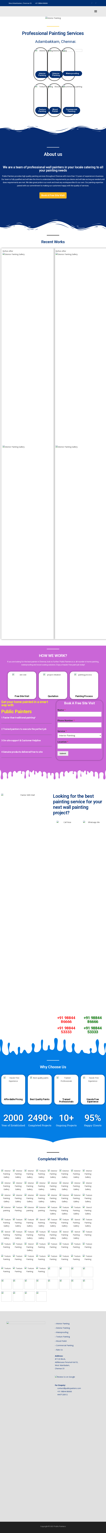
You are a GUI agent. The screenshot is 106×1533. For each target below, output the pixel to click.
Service (62, 731)
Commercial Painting (64, 1345)
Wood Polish (61, 1341)
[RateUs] (65, 1376)
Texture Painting (63, 1336)
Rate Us (59, 1350)
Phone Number (66, 720)
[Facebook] (90, 3)
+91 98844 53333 (66, 1030)
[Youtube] (98, 3)
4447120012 (62, 1394)
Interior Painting (62, 1323)
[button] (42, 74)
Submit (63, 753)
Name (62, 710)
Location (63, 742)
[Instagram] (94, 3)
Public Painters (60, 1526)
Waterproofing (62, 1332)
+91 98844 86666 (66, 1019)
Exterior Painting (63, 1328)
